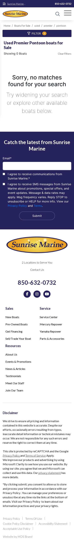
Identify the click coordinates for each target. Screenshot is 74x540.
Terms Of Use (33, 518)
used (37, 25)
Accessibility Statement (53, 523)
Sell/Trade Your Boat (18, 338)
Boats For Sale (22, 25)
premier (48, 25)
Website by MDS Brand (17, 536)
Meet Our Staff (14, 383)
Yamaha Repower (50, 331)
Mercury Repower (51, 324)
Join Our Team (14, 390)
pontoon (61, 25)
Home (7, 25)
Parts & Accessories (52, 338)
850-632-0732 (63, 3)
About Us (11, 354)
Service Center (49, 317)
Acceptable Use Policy (16, 528)
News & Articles (15, 368)
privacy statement (49, 472)
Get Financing (13, 331)
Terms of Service (35, 455)
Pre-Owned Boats (16, 324)
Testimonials (13, 376)
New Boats (12, 317)
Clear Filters (64, 53)
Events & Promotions (18, 361)
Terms (38, 205)
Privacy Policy (17, 205)
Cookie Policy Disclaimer (18, 523)
